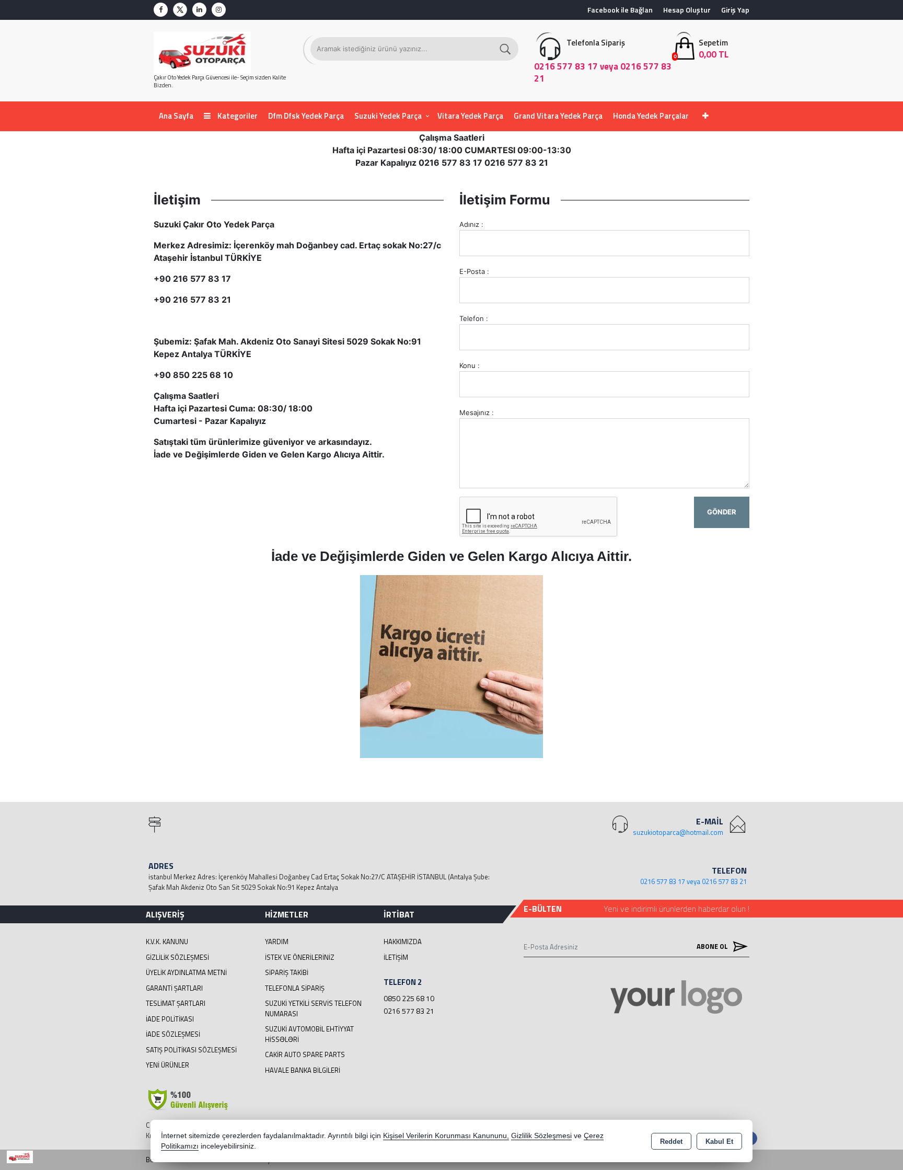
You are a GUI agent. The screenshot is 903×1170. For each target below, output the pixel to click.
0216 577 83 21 (409, 1010)
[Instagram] (219, 10)
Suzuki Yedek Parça (388, 116)
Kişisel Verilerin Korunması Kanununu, (446, 1136)
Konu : (469, 365)
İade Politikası (170, 1019)
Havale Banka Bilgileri (302, 1070)
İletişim (396, 957)
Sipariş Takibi (286, 972)
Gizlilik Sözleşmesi (177, 957)
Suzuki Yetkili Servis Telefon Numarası (313, 1008)
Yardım (276, 941)
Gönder (721, 512)
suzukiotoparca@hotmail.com (678, 832)
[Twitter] (180, 10)
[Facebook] (161, 10)
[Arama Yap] (505, 49)
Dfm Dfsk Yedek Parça (306, 116)
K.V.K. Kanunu (167, 941)
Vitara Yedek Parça (470, 116)
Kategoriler (237, 116)
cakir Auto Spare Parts (305, 1054)
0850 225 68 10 (409, 998)
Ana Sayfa (176, 116)
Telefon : (473, 318)
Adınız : (471, 224)
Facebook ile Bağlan (620, 9)
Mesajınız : (476, 412)
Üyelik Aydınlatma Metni (186, 972)
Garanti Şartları (174, 988)
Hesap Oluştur (687, 9)
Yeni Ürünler (167, 1065)
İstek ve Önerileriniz (299, 957)
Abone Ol (713, 946)
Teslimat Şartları (175, 1003)
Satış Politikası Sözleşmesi (191, 1050)
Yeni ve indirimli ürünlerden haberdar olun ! (676, 908)
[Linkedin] (199, 10)
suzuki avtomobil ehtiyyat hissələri (309, 1034)
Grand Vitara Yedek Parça (558, 116)
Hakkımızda (403, 941)
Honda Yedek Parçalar (651, 116)
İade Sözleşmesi (173, 1034)
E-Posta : (474, 271)
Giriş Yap (735, 9)
